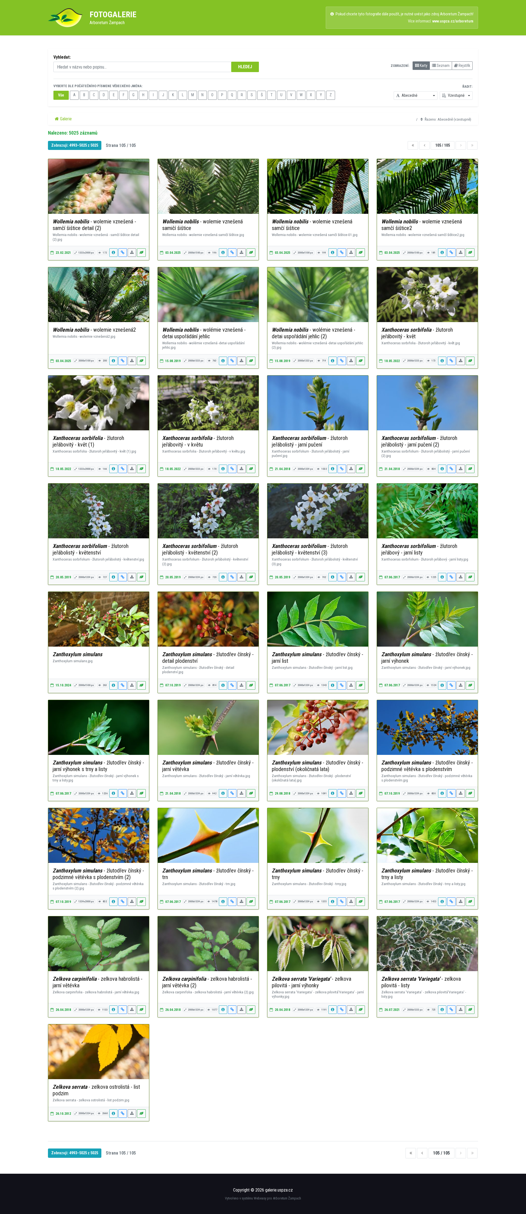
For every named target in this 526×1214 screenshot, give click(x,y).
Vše (61, 95)
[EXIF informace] (113, 252)
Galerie (65, 118)
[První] (413, 145)
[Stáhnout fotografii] (132, 252)
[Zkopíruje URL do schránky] (122, 252)
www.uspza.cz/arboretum (452, 21)
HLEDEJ (245, 66)
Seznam (443, 65)
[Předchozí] (424, 145)
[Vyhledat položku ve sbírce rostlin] (141, 252)
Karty (423, 65)
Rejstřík (464, 65)
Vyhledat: (62, 57)
